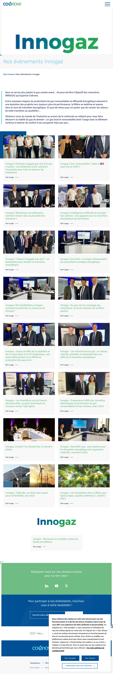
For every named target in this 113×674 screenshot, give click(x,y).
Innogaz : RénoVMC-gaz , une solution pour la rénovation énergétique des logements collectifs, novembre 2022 (83, 449)
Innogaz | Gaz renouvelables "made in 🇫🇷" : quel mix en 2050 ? (83, 165)
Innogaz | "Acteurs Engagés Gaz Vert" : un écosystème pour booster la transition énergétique (27, 261)
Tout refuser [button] (90, 658)
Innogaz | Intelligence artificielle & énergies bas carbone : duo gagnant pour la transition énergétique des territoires (83, 215)
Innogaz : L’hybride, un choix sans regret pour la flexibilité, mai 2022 (27, 494)
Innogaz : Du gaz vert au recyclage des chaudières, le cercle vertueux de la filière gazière (82, 308)
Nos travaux (8, 74)
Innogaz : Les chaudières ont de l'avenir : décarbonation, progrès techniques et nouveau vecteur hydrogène (27, 403)
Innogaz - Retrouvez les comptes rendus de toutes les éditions (55, 540)
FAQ (47, 663)
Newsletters (35, 663)
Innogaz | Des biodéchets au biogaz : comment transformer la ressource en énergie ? (25, 308)
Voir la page (10, 177)
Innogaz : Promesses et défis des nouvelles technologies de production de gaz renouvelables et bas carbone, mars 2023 (82, 403)
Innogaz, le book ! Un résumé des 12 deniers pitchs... (29, 448)
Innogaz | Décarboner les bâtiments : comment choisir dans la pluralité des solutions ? (25, 215)
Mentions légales (35, 667)
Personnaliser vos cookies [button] (79, 666)
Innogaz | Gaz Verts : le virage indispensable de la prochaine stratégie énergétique (83, 260)
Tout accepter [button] (70, 658)
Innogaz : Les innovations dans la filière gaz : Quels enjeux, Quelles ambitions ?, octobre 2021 (83, 495)
